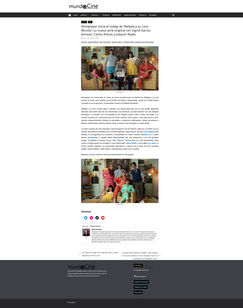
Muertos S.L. (146, 134)
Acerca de (85, 226)
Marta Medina (95, 38)
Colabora (152, 15)
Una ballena (149, 132)
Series (90, 21)
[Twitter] (85, 218)
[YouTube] (103, 218)
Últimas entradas (95, 226)
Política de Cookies (141, 287)
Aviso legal (138, 292)
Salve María (131, 143)
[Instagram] (91, 218)
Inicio (75, 15)
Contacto (142, 15)
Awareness (92, 137)
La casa (152, 143)
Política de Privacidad (141, 282)
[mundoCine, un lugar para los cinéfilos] (69, 15)
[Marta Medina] (86, 230)
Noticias (94, 15)
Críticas (83, 15)
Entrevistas (116, 15)
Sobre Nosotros (130, 15)
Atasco (120, 140)
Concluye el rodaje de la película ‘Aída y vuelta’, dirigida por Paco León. (100, 254)
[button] (87, 15)
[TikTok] (97, 218)
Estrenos (106, 15)
